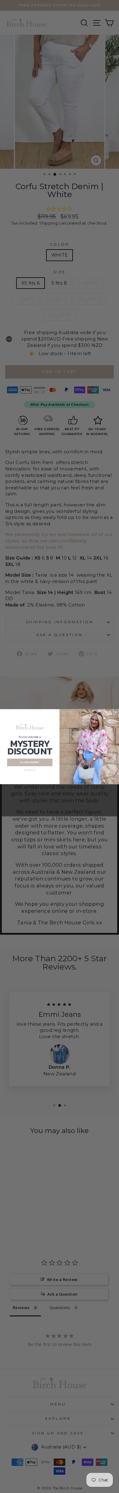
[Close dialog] (116, 712)
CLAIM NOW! (29, 762)
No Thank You (29, 770)
